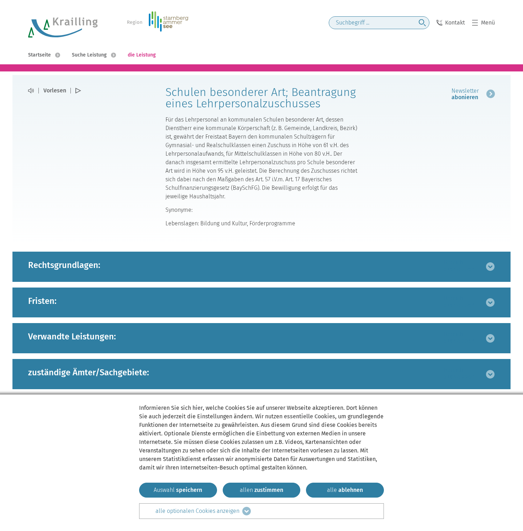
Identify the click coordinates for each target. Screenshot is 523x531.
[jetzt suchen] (422, 23)
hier (197, 407)
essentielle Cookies (309, 416)
